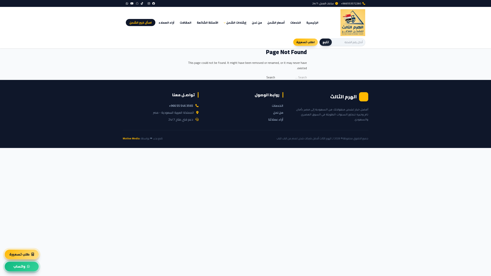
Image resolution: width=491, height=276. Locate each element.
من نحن (257, 22)
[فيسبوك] (153, 3)
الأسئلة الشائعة (207, 22)
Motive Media (131, 138)
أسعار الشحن (276, 22)
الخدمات (295, 22)
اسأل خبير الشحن (140, 22)
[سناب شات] (137, 3)
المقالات (185, 22)
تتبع (326, 42)
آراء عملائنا (275, 119)
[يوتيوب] (131, 3)
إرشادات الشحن (236, 22)
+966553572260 (351, 3)
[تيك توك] (142, 3)
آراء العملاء (166, 22)
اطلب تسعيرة (305, 42)
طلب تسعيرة (19, 254)
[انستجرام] (149, 3)
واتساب (19, 266)
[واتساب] (127, 3)
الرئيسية (312, 22)
